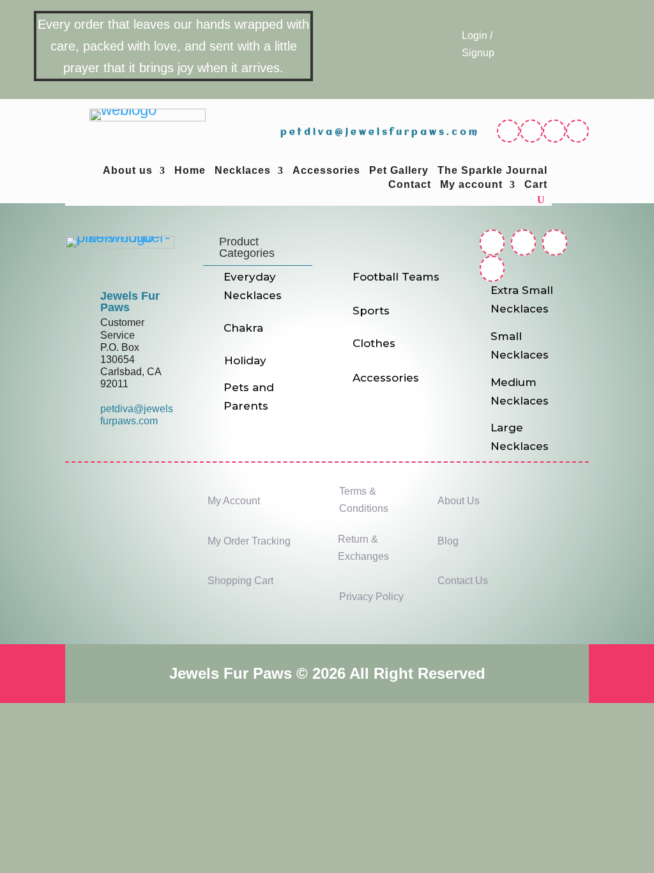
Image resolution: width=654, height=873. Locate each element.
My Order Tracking (249, 541)
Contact (409, 185)
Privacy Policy (371, 596)
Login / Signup (478, 44)
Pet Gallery (399, 171)
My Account (234, 500)
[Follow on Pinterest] (554, 131)
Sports (371, 310)
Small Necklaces (519, 345)
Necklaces (243, 171)
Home (190, 171)
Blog (448, 541)
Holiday (245, 360)
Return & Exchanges (363, 548)
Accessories (326, 171)
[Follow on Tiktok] (577, 131)
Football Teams (396, 276)
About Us (458, 500)
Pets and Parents (249, 396)
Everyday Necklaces (253, 286)
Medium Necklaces (519, 391)
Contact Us (462, 580)
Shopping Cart (240, 580)
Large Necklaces (519, 436)
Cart (535, 185)
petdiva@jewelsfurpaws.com (380, 132)
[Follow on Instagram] (531, 131)
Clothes (374, 343)
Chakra (243, 327)
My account (471, 185)
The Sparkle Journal (492, 171)
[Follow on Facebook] (508, 131)
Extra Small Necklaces (521, 299)
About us (128, 171)
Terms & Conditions (363, 500)
